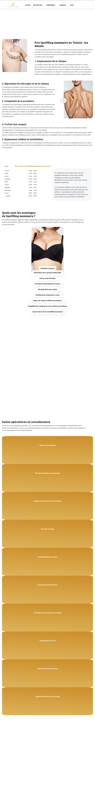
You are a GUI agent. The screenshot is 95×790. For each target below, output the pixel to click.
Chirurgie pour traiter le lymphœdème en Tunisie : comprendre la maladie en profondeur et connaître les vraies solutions (83, 759)
